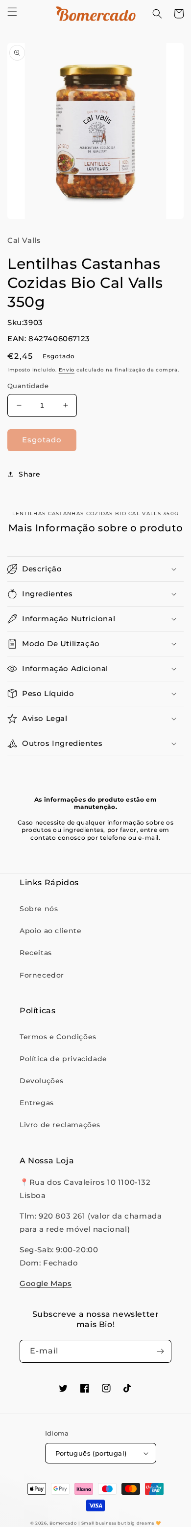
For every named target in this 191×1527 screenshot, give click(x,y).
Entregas (37, 1102)
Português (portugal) (91, 1453)
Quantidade (27, 386)
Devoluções (42, 1080)
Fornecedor (42, 975)
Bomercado (62, 1523)
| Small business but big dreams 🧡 (119, 1523)
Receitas (36, 952)
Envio (67, 370)
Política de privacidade (63, 1058)
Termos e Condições (58, 1036)
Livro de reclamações (60, 1124)
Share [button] (30, 474)
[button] (12, 11)
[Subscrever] (160, 1351)
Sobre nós (39, 908)
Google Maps (46, 1283)
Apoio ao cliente (51, 930)
